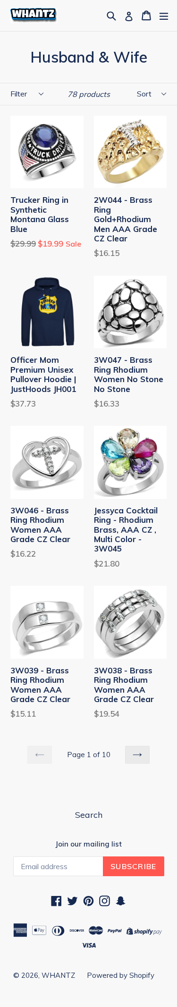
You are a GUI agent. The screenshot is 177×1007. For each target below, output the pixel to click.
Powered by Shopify (120, 975)
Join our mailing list (88, 844)
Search (88, 814)
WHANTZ (58, 975)
